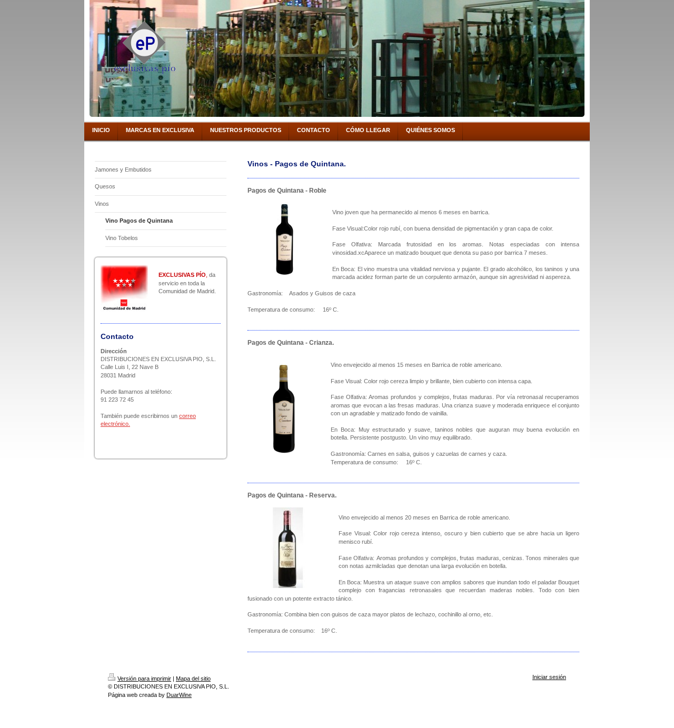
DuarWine (179, 695)
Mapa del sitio (193, 678)
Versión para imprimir (144, 678)
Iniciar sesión (549, 677)
